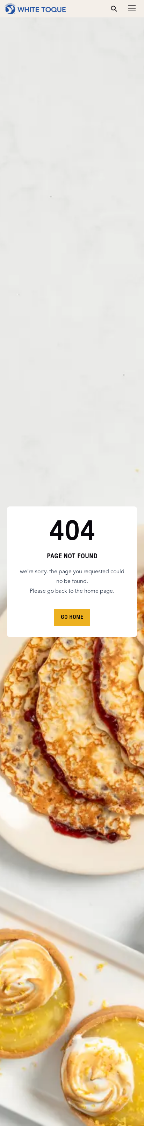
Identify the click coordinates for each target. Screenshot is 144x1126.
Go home (72, 617)
